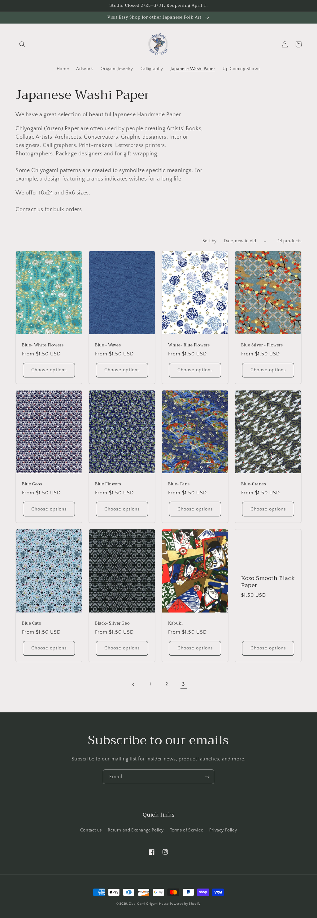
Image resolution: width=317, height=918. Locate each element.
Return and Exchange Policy (136, 830)
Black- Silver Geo (112, 623)
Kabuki (175, 623)
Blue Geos (32, 484)
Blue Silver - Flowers (262, 345)
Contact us (91, 830)
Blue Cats (31, 623)
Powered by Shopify (185, 904)
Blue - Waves (108, 345)
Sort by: (210, 240)
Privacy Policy (223, 830)
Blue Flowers (108, 484)
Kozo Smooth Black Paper (268, 582)
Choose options (49, 369)
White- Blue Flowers (189, 345)
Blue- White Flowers (42, 345)
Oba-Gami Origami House (148, 904)
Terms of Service (186, 830)
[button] (22, 44)
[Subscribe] (207, 776)
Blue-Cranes (253, 484)
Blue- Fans (179, 484)
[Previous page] (133, 684)
